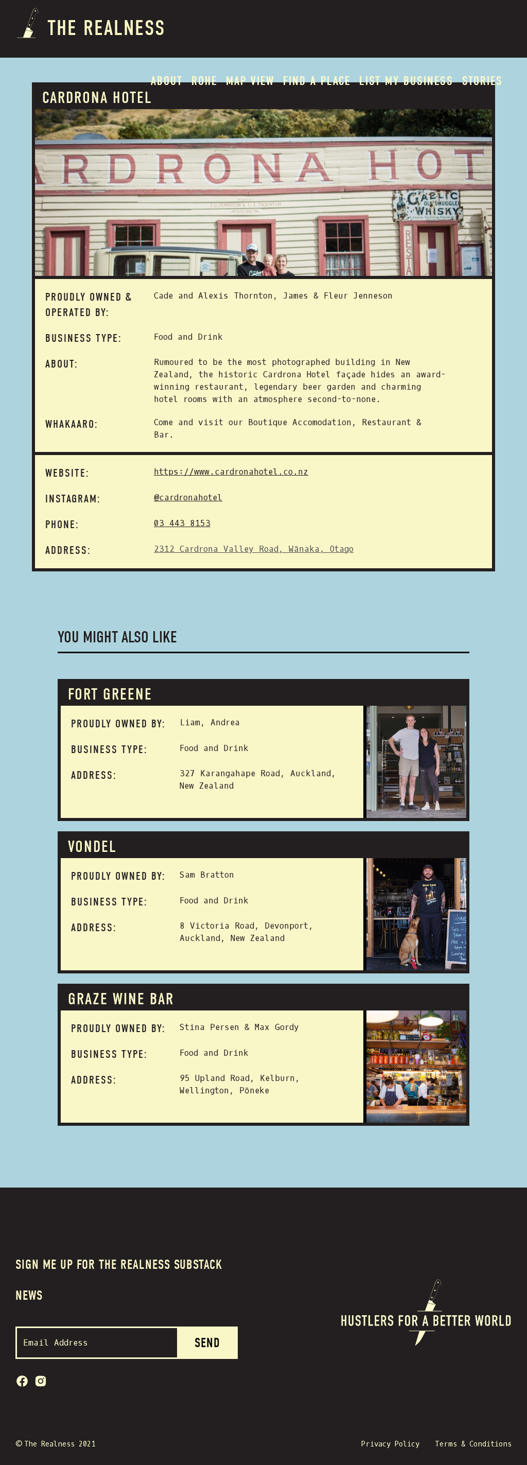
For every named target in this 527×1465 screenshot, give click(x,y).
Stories (482, 81)
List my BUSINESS (406, 81)
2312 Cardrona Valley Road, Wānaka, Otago (254, 549)
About (167, 81)
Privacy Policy (390, 1444)
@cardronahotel (188, 497)
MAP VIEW (250, 81)
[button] (204, 80)
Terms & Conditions (473, 1444)
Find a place (316, 81)
